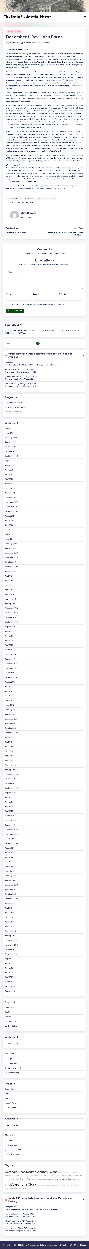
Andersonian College (14, 199)
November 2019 (11, 557)
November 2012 (11, 945)
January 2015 (10, 825)
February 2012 (10, 986)
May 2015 (9, 807)
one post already (22, 54)
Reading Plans (10, 1021)
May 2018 (9, 640)
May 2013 (9, 917)
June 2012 (9, 968)
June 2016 (9, 747)
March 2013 (9, 926)
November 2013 (11, 890)
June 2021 (9, 470)
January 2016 (10, 770)
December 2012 (11, 940)
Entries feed (12, 1063)
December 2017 (11, 664)
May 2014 (9, 862)
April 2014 (9, 866)
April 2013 (9, 922)
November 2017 (11, 668)
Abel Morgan (77, 1172)
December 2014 (14, 31)
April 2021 (9, 479)
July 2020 (9, 521)
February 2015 (10, 820)
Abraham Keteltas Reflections (66, 1185)
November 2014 (11, 834)
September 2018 (11, 622)
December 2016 (11, 719)
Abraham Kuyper (25, 1176)
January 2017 (10, 714)
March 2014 (9, 871)
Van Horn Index (11, 1026)
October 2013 (10, 894)
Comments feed (14, 1068)
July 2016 (8, 742)
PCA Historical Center (13, 403)
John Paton (40, 199)
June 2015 (9, 802)
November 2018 (11, 613)
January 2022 (10, 442)
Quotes (8, 1017)
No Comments (45, 42)
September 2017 (11, 677)
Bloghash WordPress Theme (73, 1245)
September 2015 (11, 788)
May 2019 (9, 585)
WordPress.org (13, 1073)
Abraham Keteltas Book (65, 1172)
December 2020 (11, 497)
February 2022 (11, 438)
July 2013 (8, 908)
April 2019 (9, 590)
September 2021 (11, 456)
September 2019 (11, 567)
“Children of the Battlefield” (16, 1189)
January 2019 (10, 604)
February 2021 (10, 488)
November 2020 (11, 502)
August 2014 (10, 848)
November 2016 (11, 724)
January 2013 (10, 936)
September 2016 (11, 733)
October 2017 (10, 673)
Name (9, 294)
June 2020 (9, 525)
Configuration (10, 362)
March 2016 (9, 760)
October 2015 (10, 783)
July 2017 (8, 687)
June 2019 (9, 581)
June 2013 (9, 913)
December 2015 (11, 774)
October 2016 (10, 728)
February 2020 (11, 544)
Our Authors (10, 1007)
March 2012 (9, 982)
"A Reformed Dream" (38, 1176)
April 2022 (9, 428)
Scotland (51, 199)
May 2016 (9, 751)
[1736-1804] (62, 1176)
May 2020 (9, 530)
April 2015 (9, 811)
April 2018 (9, 645)
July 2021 (8, 465)
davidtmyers (28, 212)
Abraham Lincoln (16, 1172)
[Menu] (85, 16)
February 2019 (10, 599)
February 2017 (10, 710)
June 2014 (9, 857)
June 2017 (9, 691)
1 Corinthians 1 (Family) (14, 376)
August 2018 (10, 627)
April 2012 (9, 977)
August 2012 (10, 959)
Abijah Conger (41, 1185)
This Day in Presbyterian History (27, 16)
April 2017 (9, 700)
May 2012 (9, 973)
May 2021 (9, 474)
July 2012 (8, 963)
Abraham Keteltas (12, 1176)
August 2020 (10, 516)
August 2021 (10, 461)
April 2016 (9, 756)
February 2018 (10, 654)
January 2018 (10, 659)
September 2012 (11, 954)
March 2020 (10, 539)
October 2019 (10, 562)
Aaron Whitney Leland (43, 1172)
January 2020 (10, 548)
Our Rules (8, 1012)
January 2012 (10, 991)
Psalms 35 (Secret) (12, 369)
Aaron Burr (25, 1179)
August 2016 (10, 737)
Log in (10, 1059)
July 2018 (8, 631)
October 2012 (10, 949)
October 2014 (10, 839)
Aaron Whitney (51, 1176)
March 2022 (9, 433)
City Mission (29, 199)
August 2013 (10, 903)
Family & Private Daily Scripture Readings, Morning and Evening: (40, 355)
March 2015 (9, 816)
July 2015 (8, 797)
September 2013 (11, 899)
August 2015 (10, 793)
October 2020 (11, 507)
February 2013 (10, 931)
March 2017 (9, 705)
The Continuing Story (13, 412)
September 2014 (12, 843)
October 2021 (10, 451)
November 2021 (11, 447)
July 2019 (8, 576)
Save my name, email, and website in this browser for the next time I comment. (38, 304)
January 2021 (10, 493)
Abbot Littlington (51, 1185)
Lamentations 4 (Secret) (15, 384)
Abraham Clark (24, 1184)
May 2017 (9, 696)
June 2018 (9, 636)
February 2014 (10, 876)
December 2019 (11, 553)
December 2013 (11, 885)
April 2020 (9, 534)
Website (62, 294)
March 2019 (9, 594)
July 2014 (8, 853)
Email (36, 294)
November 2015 (11, 779)
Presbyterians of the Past (15, 407)
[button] (26, 218)
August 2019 (10, 571)
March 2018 (9, 650)
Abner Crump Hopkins (40, 1180)
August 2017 (10, 682)
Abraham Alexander (60, 1179)
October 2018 (10, 617)
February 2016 (10, 765)
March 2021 (9, 484)
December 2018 (11, 608)
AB (77, 1185)
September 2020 (12, 511)
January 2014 (10, 880)
